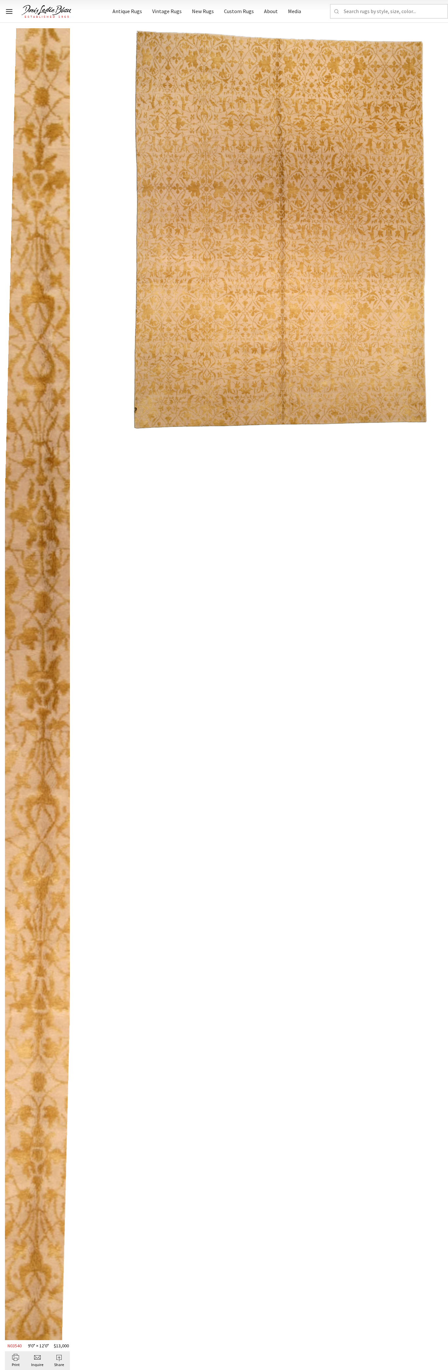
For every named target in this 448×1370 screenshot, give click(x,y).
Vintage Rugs (167, 11)
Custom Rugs (239, 11)
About (271, 11)
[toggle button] (9, 11)
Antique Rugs (127, 11)
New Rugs (203, 11)
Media (294, 11)
